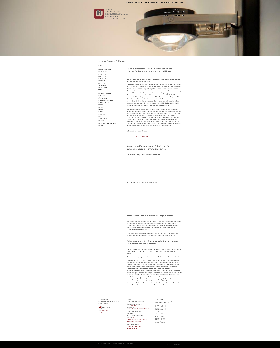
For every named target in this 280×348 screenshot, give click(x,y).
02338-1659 (179, 12)
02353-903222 (176, 15)
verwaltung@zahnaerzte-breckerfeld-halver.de (138, 308)
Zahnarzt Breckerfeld (134, 326)
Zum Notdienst (101, 312)
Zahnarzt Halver (132, 328)
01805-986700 (105, 310)
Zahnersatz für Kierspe (139, 137)
